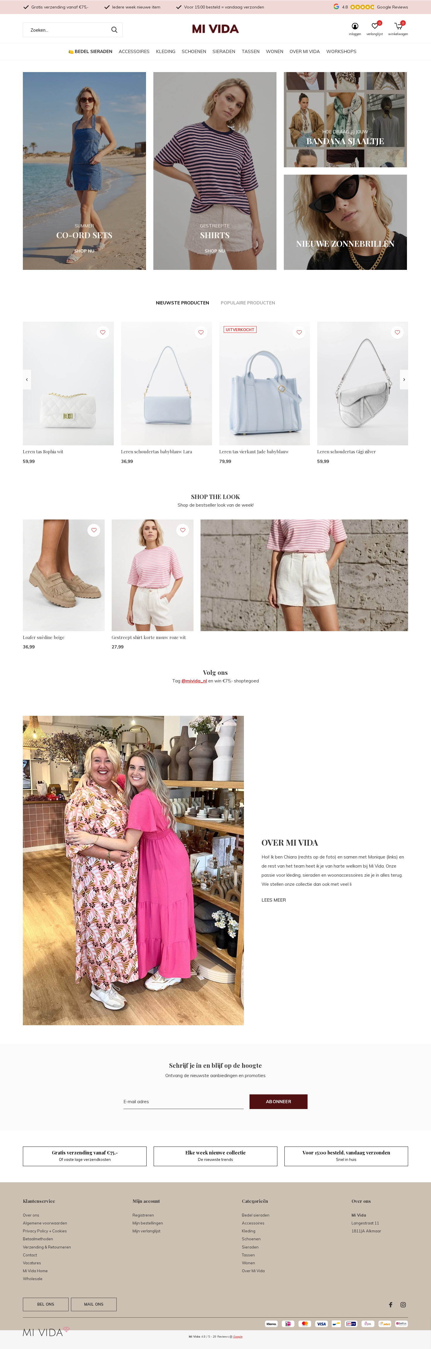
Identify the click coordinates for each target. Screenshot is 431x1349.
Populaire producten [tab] (248, 303)
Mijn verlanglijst (146, 1231)
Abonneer (278, 1101)
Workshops (341, 51)
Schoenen (194, 51)
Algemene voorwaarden (45, 1223)
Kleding (165, 51)
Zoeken (114, 30)
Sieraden (224, 51)
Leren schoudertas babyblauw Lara (156, 451)
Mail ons (93, 1304)
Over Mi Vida (305, 51)
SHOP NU (84, 251)
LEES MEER (274, 900)
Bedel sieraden (93, 51)
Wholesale (33, 1278)
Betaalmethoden (38, 1238)
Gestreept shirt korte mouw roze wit (149, 637)
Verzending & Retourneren (47, 1247)
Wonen (274, 51)
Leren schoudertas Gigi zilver (346, 451)
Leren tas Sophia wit (43, 451)
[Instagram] (403, 1304)
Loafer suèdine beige (44, 637)
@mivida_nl (194, 681)
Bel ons (45, 1304)
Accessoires (134, 51)
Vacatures (32, 1263)
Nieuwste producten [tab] (182, 303)
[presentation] (27, 379)
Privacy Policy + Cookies (45, 1231)
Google (237, 1336)
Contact (30, 1255)
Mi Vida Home (35, 1270)
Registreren (143, 1215)
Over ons (31, 1215)
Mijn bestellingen (148, 1223)
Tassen (250, 51)
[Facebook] (390, 1304)
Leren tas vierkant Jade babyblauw (254, 451)
